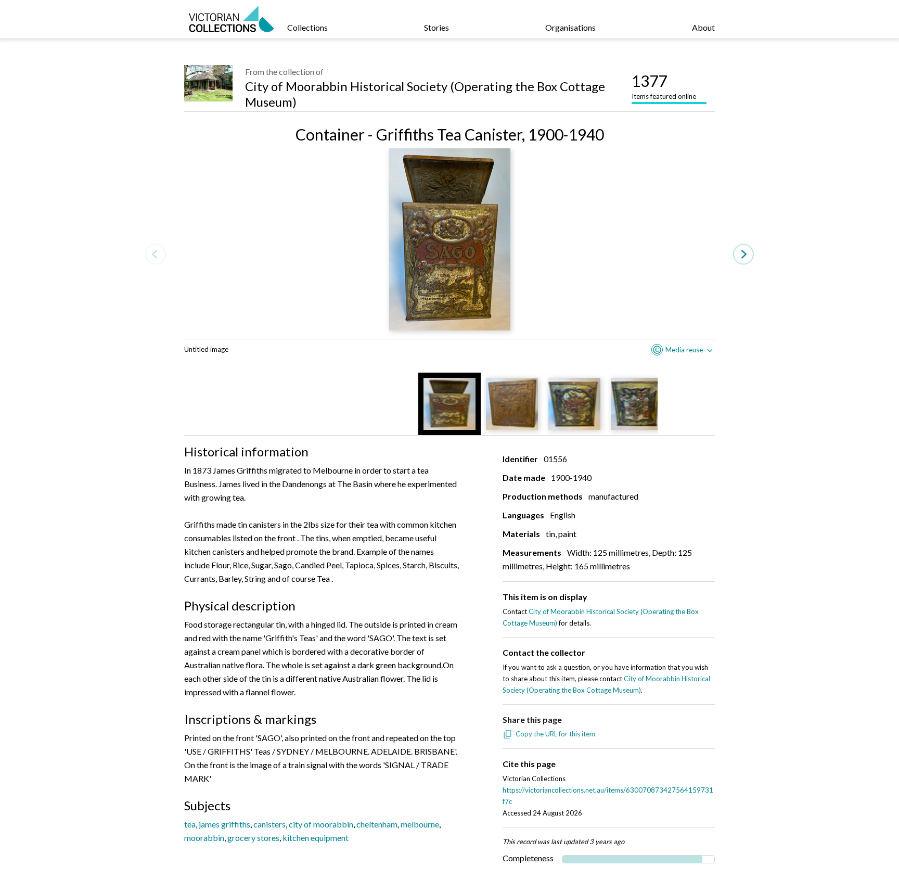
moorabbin (204, 838)
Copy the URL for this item (555, 734)
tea (190, 824)
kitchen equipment (315, 838)
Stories (436, 27)
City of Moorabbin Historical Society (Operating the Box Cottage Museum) (425, 94)
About (703, 27)
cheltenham (376, 824)
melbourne (420, 824)
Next (743, 254)
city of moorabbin (321, 824)
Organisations (570, 27)
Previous (155, 254)
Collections (307, 27)
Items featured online (664, 85)
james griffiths (224, 824)
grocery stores (253, 838)
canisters (269, 824)
